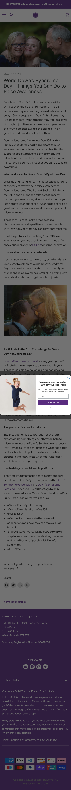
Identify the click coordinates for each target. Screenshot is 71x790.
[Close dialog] (68, 377)
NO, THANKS (53, 408)
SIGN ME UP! (53, 402)
